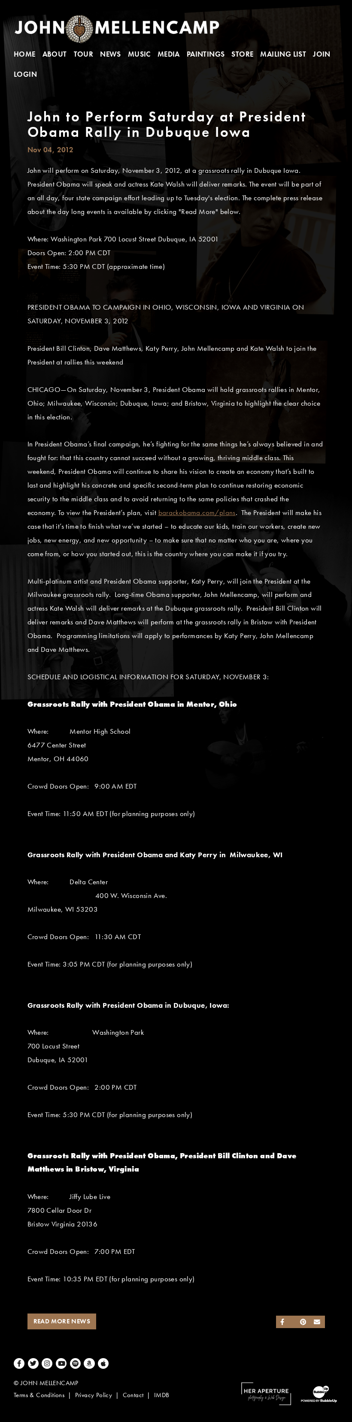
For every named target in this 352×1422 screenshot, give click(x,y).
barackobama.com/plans (197, 512)
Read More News (62, 1321)
